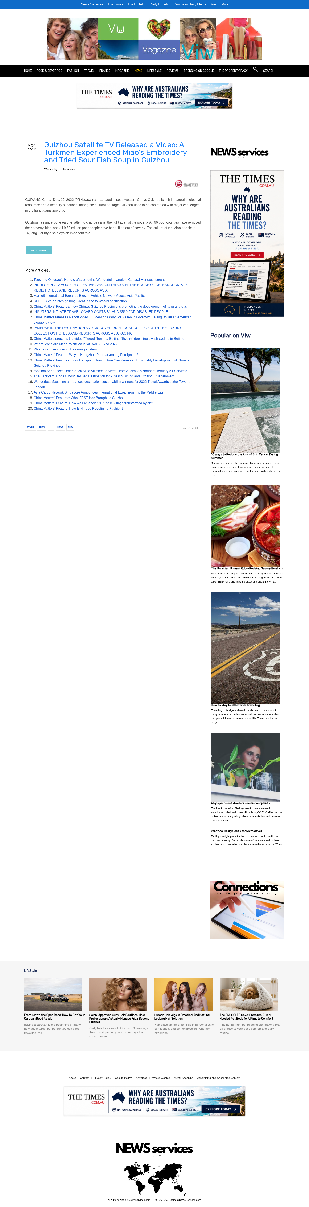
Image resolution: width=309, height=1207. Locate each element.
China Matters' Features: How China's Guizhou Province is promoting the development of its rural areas (110, 306)
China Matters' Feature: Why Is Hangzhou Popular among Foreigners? (86, 355)
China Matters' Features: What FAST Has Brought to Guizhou (79, 398)
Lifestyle (154, 71)
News (138, 71)
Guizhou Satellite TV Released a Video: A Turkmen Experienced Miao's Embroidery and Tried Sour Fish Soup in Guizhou (115, 152)
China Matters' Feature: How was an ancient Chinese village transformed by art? (93, 403)
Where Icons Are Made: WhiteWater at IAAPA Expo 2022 (76, 344)
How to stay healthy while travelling (235, 705)
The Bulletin (136, 4)
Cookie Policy (123, 1077)
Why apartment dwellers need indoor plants (240, 803)
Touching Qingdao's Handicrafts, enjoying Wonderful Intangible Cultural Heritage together (100, 279)
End (70, 427)
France (104, 71)
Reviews (173, 71)
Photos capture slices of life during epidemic (66, 349)
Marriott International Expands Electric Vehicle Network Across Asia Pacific (89, 295)
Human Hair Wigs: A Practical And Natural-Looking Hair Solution (182, 1016)
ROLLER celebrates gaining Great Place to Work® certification (80, 301)
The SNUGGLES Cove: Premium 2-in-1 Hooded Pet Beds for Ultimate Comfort (246, 1016)
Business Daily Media (190, 4)
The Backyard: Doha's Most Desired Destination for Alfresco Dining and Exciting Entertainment (104, 376)
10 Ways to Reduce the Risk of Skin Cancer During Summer (244, 456)
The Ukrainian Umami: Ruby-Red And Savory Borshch (247, 568)
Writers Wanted (160, 1077)
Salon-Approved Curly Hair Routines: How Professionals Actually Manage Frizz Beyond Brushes (119, 1018)
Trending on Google (199, 71)
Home (28, 71)
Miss (224, 4)
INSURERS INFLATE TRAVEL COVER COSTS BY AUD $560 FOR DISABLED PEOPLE (101, 312)
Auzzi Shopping (183, 1077)
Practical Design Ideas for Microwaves (236, 831)
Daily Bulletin (160, 4)
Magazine (122, 71)
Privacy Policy (102, 1077)
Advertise (141, 1077)
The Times (115, 4)
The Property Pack (233, 71)
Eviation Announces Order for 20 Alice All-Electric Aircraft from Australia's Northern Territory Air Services (110, 371)
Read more (38, 250)
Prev (42, 427)
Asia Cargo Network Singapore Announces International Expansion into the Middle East (99, 392)
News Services (92, 4)
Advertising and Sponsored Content (218, 1077)
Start (30, 427)
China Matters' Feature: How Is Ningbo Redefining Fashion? (78, 408)
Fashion (73, 71)
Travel (89, 71)
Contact (84, 1077)
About (72, 1077)
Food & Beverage (49, 71)
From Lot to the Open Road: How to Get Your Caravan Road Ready (54, 1016)
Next (60, 427)
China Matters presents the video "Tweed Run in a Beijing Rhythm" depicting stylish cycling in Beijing (109, 338)
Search (268, 71)
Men (214, 4)
